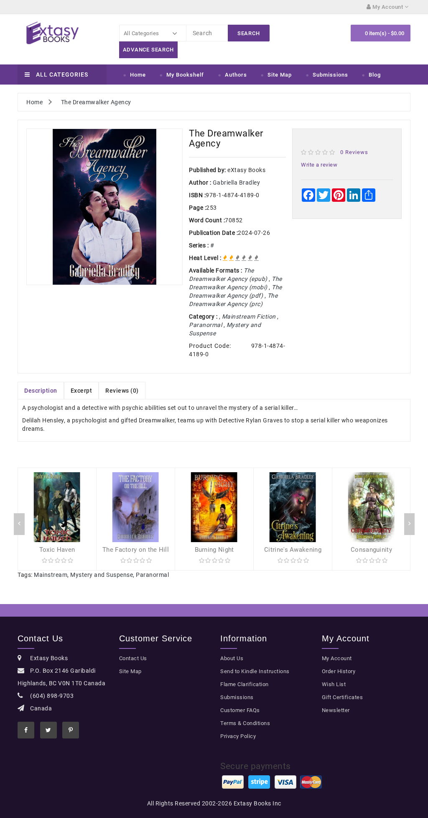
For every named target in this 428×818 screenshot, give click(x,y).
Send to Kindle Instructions (255, 671)
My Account (337, 658)
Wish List (334, 684)
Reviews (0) (122, 390)
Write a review (319, 165)
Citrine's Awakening (292, 549)
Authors (236, 75)
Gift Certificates (342, 697)
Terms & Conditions (245, 723)
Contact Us (133, 658)
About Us (231, 658)
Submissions (330, 75)
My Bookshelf (185, 75)
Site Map (280, 75)
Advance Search (148, 49)
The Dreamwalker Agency (96, 102)
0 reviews (354, 152)
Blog (375, 75)
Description (40, 390)
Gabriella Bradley (236, 182)
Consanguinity (371, 549)
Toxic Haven (57, 549)
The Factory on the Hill (135, 549)
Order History (339, 671)
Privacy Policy (238, 736)
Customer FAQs (240, 710)
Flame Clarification (244, 684)
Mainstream (50, 574)
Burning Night (214, 549)
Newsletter (336, 710)
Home (138, 75)
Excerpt (81, 390)
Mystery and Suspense (101, 574)
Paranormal (152, 574)
